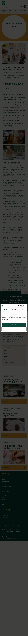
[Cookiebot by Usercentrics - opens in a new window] (18, 306)
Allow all (14, 324)
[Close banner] (26, 305)
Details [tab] (14, 309)
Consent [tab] (5, 309)
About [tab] (23, 309)
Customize (13, 329)
